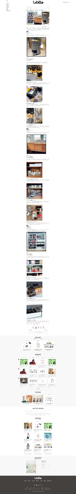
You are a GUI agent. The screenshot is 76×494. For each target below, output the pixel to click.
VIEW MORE (38, 388)
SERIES (7, 9)
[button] (37, 351)
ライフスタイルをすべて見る (48, 453)
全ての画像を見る (44, 26)
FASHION (7, 3)
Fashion (28, 421)
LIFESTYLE (33, 480)
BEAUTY (29, 480)
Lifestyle (48, 421)
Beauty (27, 6)
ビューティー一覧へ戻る (38, 332)
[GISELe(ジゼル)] (38, 478)
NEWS (7, 8)
